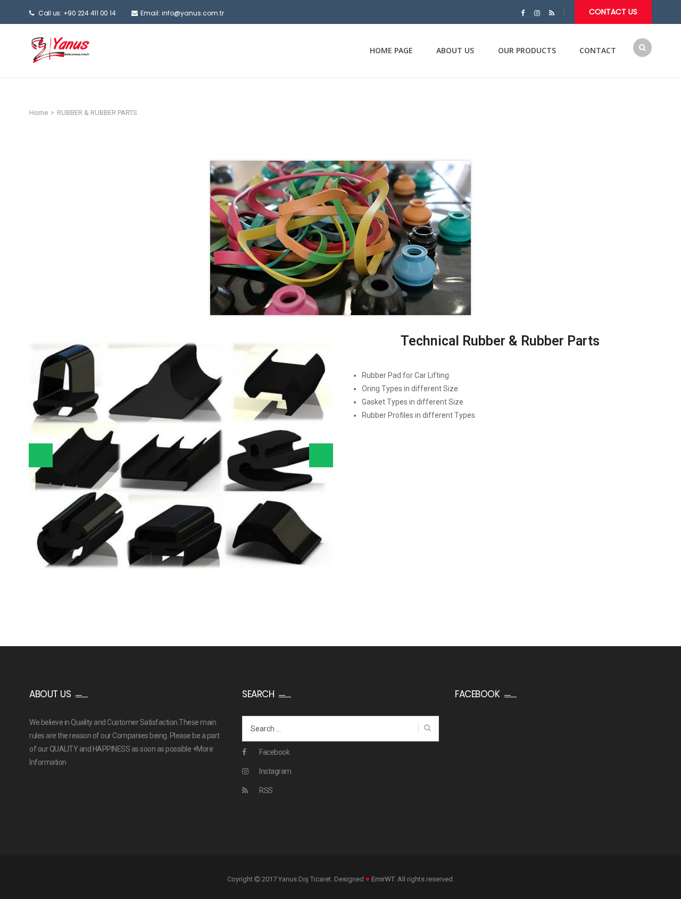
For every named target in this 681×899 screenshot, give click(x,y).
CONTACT (597, 50)
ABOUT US (455, 50)
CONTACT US (613, 11)
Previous (41, 455)
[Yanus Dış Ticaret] (60, 50)
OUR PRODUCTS (527, 50)
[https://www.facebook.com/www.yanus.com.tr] (523, 13)
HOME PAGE (391, 50)
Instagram (275, 771)
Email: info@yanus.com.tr (182, 13)
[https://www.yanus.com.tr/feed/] (551, 13)
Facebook (274, 752)
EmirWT (382, 879)
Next (321, 455)
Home (38, 113)
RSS (266, 790)
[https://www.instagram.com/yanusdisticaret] (537, 13)
